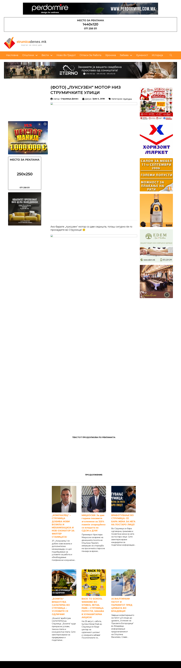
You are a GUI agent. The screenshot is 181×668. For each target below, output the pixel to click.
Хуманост (142, 55)
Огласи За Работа (90, 55)
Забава (124, 55)
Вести (45, 55)
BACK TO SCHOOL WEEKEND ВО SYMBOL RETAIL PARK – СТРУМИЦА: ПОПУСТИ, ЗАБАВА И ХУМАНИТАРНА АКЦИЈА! (93, 608)
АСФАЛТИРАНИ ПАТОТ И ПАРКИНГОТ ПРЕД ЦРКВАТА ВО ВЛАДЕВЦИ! (121, 605)
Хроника (110, 55)
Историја (157, 55)
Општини (28, 55)
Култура (127, 99)
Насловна (12, 55)
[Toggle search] (171, 55)
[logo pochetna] (25, 42)
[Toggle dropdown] (36, 55)
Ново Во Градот (66, 55)
